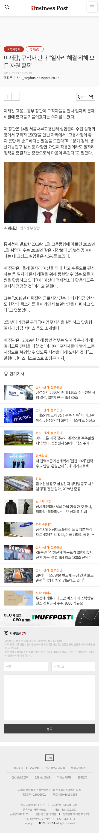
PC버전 (49, 757)
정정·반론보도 (43, 777)
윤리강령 (34, 768)
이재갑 (9, 111)
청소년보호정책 (20, 777)
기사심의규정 (64, 777)
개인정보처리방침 (55, 768)
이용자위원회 (78, 768)
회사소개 (18, 768)
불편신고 (82, 777)
